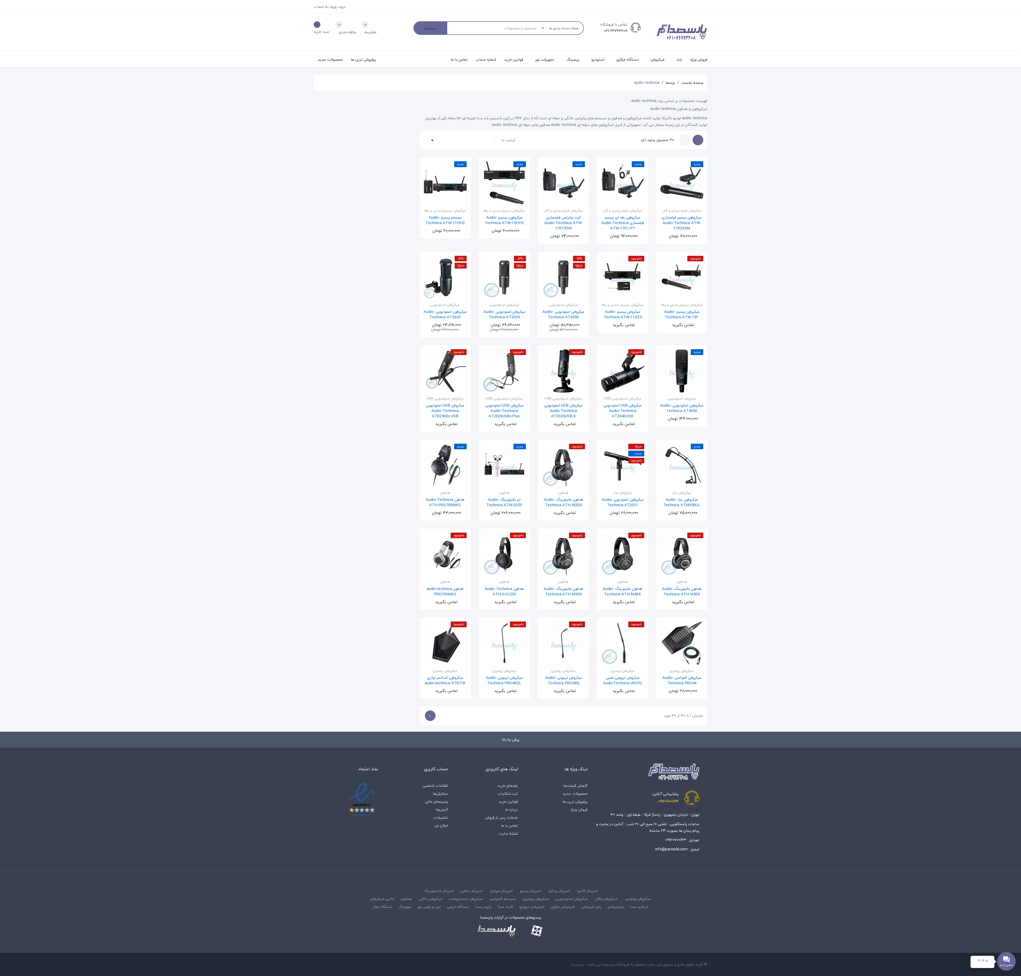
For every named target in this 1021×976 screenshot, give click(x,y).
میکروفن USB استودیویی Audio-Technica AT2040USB (623, 410)
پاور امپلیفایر (591, 906)
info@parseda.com (671, 849)
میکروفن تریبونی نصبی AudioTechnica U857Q (622, 680)
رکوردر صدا (483, 906)
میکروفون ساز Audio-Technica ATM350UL (681, 502)
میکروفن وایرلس (638, 898)
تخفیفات (440, 817)
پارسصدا (577, 964)
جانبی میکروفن (382, 898)
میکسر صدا (639, 906)
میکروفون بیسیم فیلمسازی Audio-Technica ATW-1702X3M (681, 223)
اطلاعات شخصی (435, 785)
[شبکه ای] (698, 140)
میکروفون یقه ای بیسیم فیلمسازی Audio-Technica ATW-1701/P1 (622, 223)
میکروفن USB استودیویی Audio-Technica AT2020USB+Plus (504, 410)
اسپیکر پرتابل (559, 890)
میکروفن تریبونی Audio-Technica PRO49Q (563, 680)
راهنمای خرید (507, 785)
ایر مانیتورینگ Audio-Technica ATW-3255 (504, 502)
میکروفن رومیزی (535, 898)
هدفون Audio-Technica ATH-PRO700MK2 (445, 502)
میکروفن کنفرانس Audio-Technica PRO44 (681, 680)
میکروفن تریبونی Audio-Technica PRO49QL (504, 680)
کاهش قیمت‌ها (575, 785)
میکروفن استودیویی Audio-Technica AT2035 (504, 314)
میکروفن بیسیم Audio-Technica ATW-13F (681, 314)
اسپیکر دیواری (501, 890)
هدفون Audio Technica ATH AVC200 (504, 592)
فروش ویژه (579, 809)
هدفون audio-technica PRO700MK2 (444, 592)
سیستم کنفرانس (502, 898)
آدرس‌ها (442, 809)
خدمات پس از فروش (501, 817)
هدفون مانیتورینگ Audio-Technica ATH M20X (563, 502)
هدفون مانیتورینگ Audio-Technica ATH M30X (563, 592)
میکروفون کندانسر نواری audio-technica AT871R (445, 680)
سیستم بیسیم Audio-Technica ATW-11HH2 (445, 220)
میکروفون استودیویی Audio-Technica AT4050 (681, 408)
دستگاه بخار (382, 906)
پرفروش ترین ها (575, 801)
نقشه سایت (508, 833)
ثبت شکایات (508, 793)
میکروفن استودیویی (571, 898)
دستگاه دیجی (458, 906)
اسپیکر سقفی (471, 890)
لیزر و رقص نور (429, 906)
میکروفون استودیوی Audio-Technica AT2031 (622, 502)
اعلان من (441, 825)
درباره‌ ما (511, 809)
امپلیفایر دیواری (531, 906)
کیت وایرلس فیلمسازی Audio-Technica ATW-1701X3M (563, 223)
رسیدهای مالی (436, 801)
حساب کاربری (436, 769)
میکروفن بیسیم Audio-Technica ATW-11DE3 (622, 314)
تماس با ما (509, 825)
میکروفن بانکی (430, 898)
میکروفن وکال (606, 898)
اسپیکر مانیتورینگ (438, 890)
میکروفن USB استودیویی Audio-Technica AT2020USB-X (563, 410)
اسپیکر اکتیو (587, 890)
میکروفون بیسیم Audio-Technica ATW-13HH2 (504, 220)
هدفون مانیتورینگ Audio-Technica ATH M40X (622, 592)
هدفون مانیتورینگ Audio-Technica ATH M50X (681, 592)
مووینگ (405, 906)
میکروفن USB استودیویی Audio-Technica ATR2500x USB (445, 410)
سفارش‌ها (440, 793)
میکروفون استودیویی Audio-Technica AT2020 (445, 314)
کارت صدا (505, 906)
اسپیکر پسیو (530, 890)
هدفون (406, 898)
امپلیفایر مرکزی (563, 906)
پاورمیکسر (616, 906)
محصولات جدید (575, 793)
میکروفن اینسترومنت (466, 898)
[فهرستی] (684, 140)
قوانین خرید (508, 801)
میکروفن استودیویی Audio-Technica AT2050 (563, 314)
